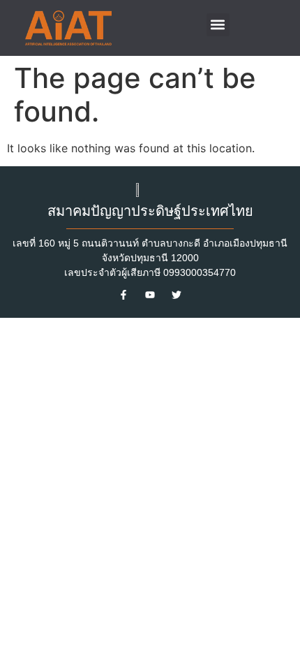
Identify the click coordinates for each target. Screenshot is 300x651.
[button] (218, 24)
